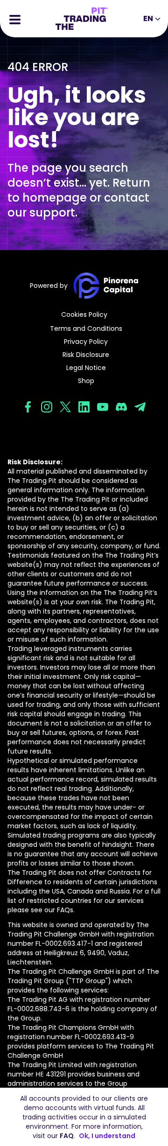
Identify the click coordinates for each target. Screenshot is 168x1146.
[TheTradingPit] (82, 18)
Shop (86, 380)
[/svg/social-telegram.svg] (140, 406)
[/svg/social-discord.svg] (121, 406)
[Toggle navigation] (15, 18)
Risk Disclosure (86, 354)
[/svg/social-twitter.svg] (65, 406)
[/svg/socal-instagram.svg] (46, 406)
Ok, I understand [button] (107, 1135)
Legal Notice (86, 367)
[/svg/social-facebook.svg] (28, 406)
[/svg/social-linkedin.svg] (84, 406)
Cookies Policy (84, 314)
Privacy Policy (86, 341)
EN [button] (148, 18)
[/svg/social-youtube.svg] (102, 406)
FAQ (67, 1135)
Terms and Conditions (86, 328)
